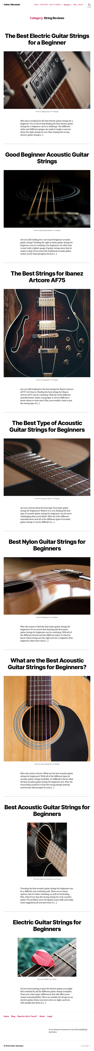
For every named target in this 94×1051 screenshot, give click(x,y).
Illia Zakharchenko (46, 230)
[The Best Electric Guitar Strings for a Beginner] (47, 80)
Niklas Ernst (46, 111)
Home (36, 4)
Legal (49, 1016)
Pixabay (55, 111)
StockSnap (45, 380)
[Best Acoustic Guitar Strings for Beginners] (47, 849)
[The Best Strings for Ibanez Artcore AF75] (47, 333)
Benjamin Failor (46, 498)
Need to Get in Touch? (27, 1016)
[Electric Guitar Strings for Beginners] (47, 957)
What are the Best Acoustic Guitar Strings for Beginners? (47, 664)
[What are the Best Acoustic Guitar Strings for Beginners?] (47, 718)
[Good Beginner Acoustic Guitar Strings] (47, 199)
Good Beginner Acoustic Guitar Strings (47, 158)
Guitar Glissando (12, 4)
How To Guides (55, 4)
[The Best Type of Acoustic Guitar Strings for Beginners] (47, 467)
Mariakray (46, 617)
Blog (75, 4)
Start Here (44, 4)
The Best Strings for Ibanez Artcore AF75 (47, 277)
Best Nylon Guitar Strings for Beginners (47, 545)
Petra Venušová (46, 764)
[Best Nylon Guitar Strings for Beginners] (47, 586)
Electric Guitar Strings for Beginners (47, 925)
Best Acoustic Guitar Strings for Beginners (47, 810)
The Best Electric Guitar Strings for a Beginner (47, 39)
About (80, 4)
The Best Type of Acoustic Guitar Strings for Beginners (47, 426)
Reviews (67, 4)
